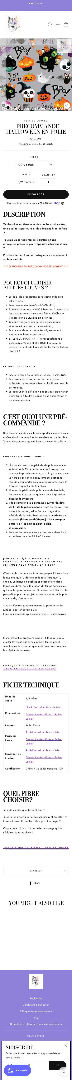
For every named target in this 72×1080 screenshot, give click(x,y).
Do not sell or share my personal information (36, 1024)
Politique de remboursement (36, 1011)
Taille (26, 174)
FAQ (36, 1018)
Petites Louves (36, 120)
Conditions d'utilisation (36, 1005)
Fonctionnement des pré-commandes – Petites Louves (34, 614)
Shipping (24, 143)
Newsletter (36, 1036)
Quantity (48, 174)
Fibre (34, 157)
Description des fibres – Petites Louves (44, 716)
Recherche (36, 998)
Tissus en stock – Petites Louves (29, 668)
